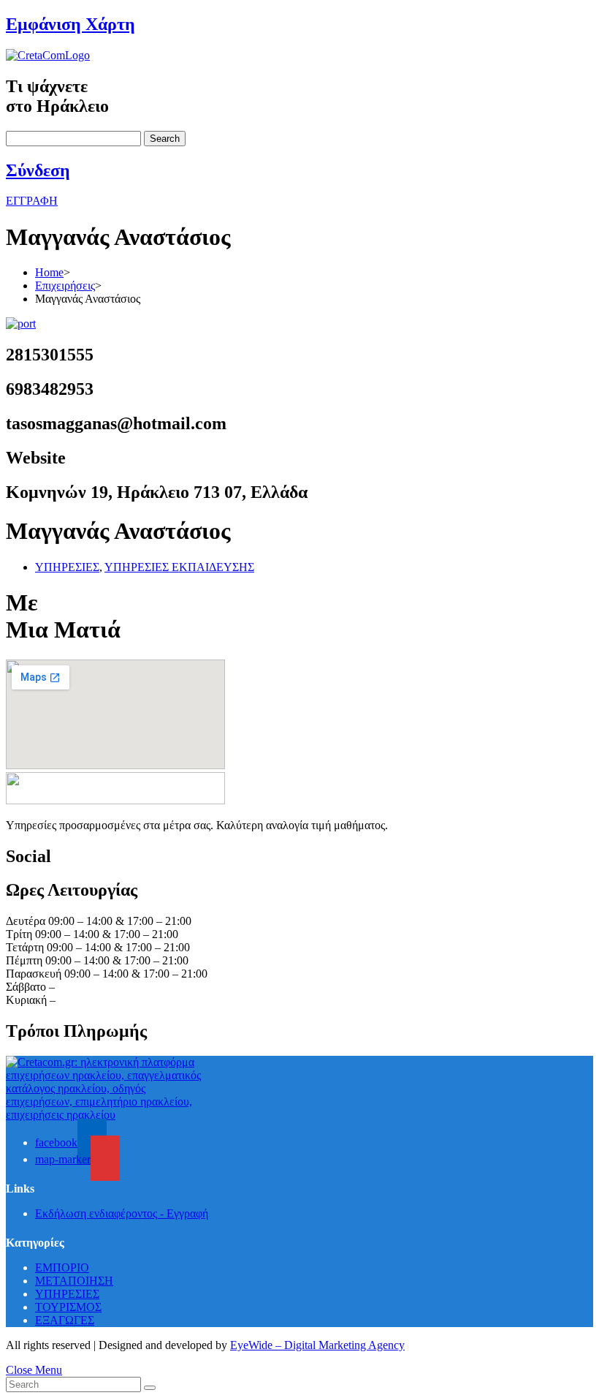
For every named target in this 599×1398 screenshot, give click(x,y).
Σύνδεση (38, 170)
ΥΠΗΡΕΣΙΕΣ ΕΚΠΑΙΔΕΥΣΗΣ (179, 567)
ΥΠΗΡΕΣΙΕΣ (67, 567)
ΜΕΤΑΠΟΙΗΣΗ (74, 1280)
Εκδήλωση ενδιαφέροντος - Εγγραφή (121, 1213)
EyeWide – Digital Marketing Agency (317, 1345)
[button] (32, 200)
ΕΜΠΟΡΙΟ (62, 1267)
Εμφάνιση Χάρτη (70, 24)
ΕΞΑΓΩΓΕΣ (64, 1320)
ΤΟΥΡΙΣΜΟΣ (68, 1307)
